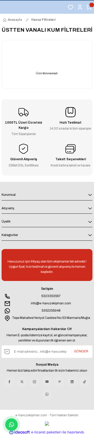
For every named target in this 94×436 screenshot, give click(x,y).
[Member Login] (80, 7)
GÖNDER (81, 351)
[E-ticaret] (46, 432)
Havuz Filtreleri (43, 19)
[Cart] (89, 7)
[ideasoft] (19, 432)
